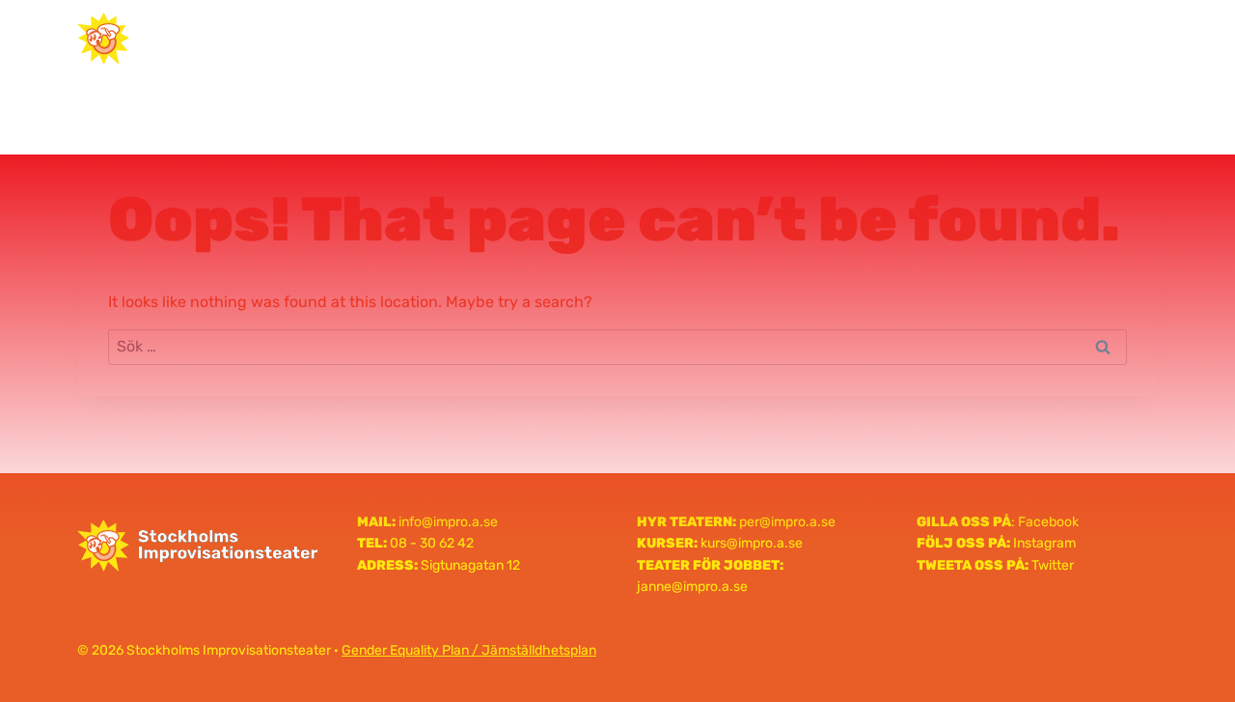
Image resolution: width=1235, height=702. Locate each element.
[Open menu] (1135, 38)
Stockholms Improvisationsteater (617, 37)
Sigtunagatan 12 (470, 565)
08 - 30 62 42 (432, 543)
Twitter (1052, 565)
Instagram (1044, 543)
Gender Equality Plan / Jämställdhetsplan (469, 650)
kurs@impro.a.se (751, 543)
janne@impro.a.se (692, 586)
